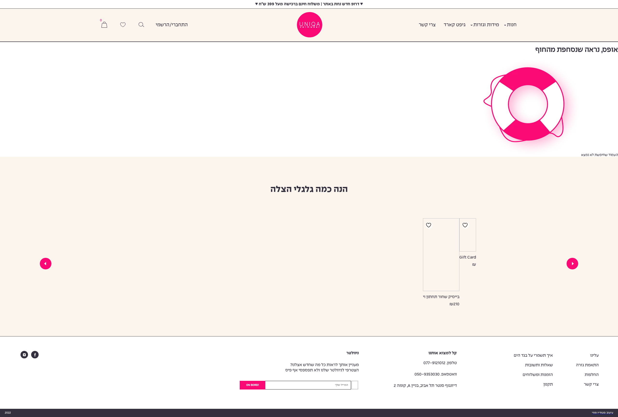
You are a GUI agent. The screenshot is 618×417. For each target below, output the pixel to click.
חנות (512, 25)
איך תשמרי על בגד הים (533, 355)
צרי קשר (427, 25)
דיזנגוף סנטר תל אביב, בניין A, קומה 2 (425, 386)
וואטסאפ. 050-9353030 (435, 374)
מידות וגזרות (486, 25)
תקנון (548, 384)
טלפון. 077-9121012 (440, 363)
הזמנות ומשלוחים (538, 375)
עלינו (594, 355)
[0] (104, 25)
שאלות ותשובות (539, 365)
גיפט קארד (454, 25)
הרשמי (162, 25)
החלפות (592, 375)
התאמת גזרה (587, 365)
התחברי (180, 25)
